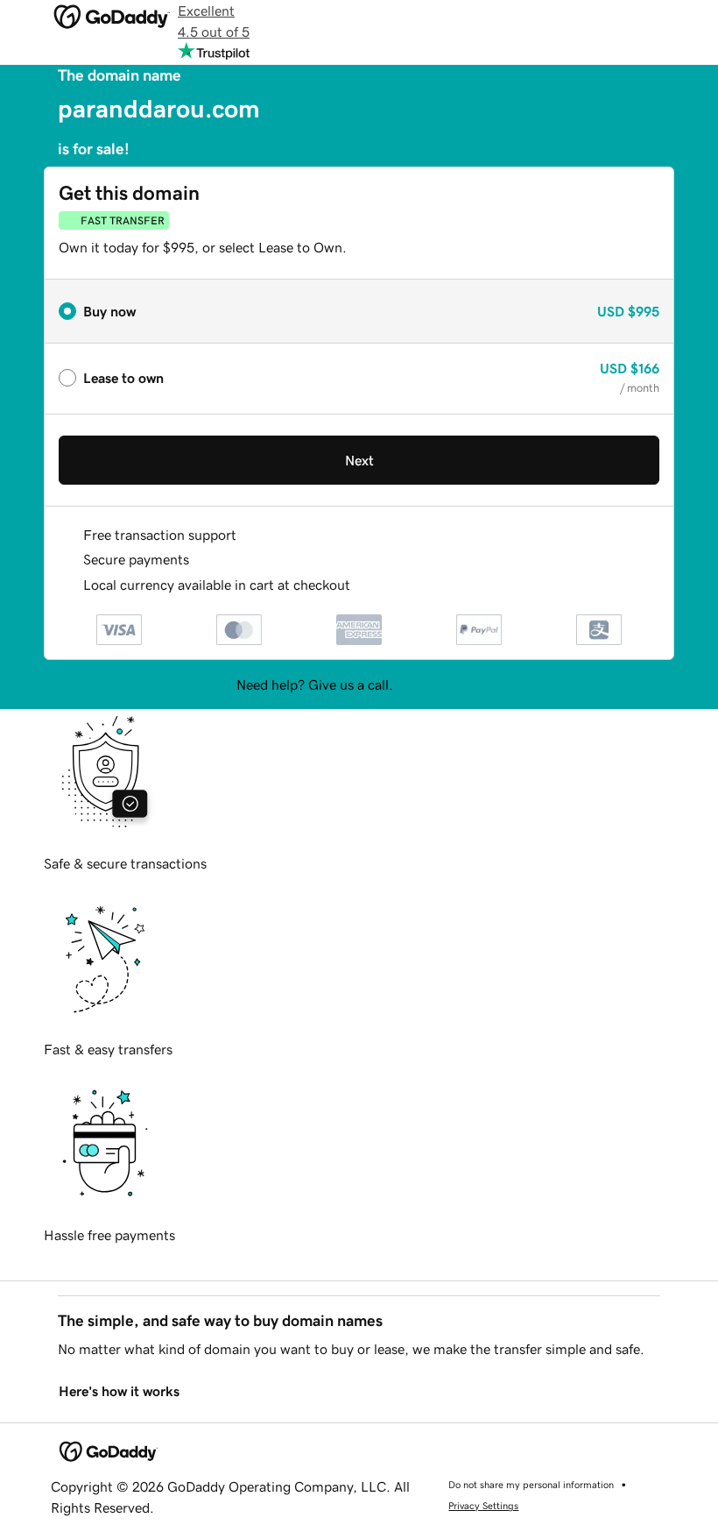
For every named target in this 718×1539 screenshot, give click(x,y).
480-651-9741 (439, 684)
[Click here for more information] (365, 585)
